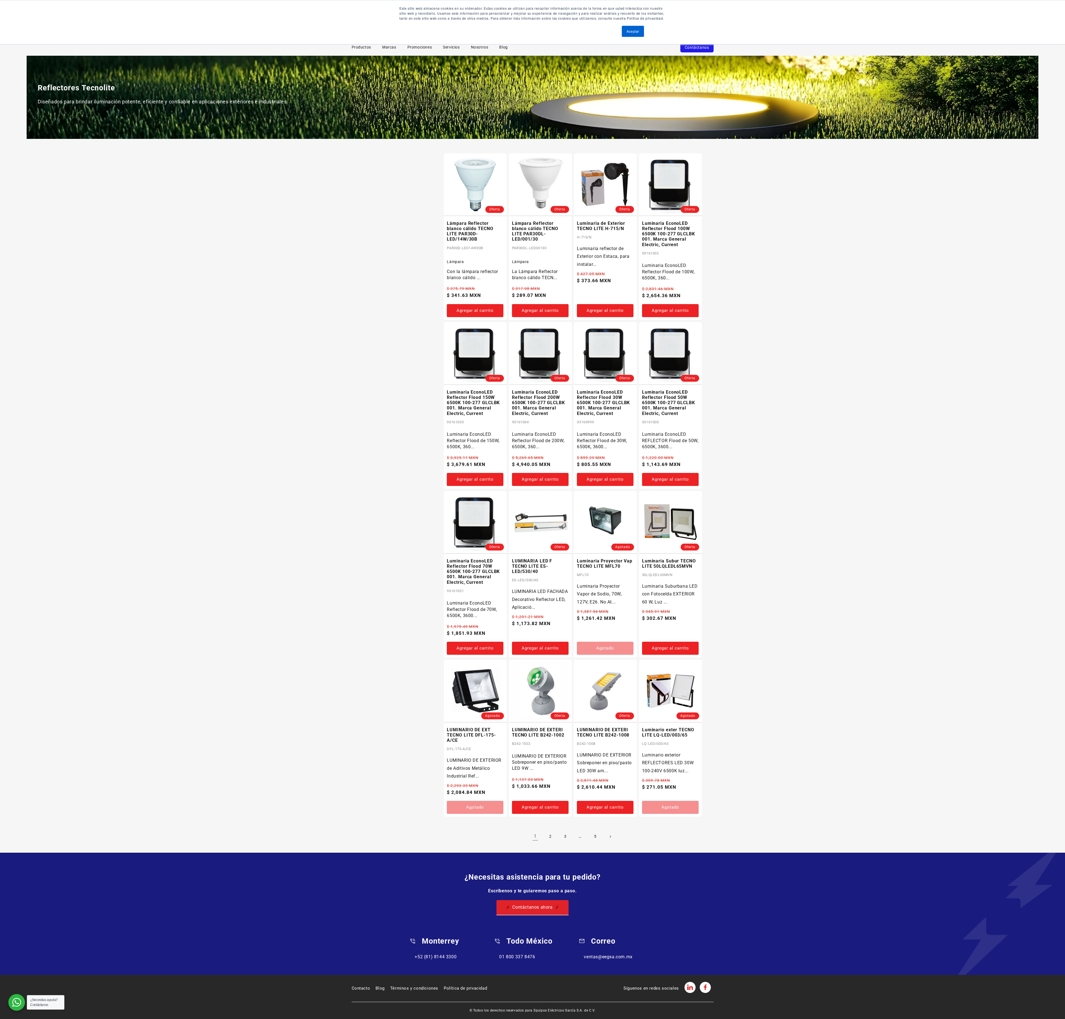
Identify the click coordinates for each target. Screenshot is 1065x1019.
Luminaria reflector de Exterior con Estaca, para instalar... (603, 256)
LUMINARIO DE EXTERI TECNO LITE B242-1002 (538, 732)
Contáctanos (697, 47)
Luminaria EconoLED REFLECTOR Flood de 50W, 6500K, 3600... (670, 440)
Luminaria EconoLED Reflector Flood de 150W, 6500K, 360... (473, 440)
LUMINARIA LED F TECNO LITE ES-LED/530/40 (532, 566)
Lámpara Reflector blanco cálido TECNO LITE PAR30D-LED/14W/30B (470, 231)
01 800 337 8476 (517, 956)
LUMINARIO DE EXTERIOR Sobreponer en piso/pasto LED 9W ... (539, 762)
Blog (503, 47)
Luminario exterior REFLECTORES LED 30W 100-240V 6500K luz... (668, 763)
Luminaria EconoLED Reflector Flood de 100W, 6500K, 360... (668, 272)
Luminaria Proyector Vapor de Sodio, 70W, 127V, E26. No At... (599, 594)
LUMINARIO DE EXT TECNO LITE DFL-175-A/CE (471, 735)
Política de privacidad (465, 988)
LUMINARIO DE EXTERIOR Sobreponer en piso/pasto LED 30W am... (604, 763)
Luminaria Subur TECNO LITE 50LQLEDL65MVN (669, 563)
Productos (361, 47)
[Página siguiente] (610, 837)
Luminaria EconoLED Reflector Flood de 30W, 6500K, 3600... (602, 440)
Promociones (419, 47)
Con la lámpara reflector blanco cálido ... (472, 274)
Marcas (389, 47)
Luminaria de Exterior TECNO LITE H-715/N (601, 226)
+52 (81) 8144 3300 (436, 956)
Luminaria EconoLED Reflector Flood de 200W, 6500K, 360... (538, 440)
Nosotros (479, 47)
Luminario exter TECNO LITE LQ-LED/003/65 (668, 732)
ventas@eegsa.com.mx (608, 956)
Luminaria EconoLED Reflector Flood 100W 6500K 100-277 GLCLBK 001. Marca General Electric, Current (668, 234)
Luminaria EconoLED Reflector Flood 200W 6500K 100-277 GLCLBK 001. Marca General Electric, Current (538, 402)
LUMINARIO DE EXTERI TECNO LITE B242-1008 (603, 732)
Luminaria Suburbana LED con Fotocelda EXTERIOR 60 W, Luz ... (670, 594)
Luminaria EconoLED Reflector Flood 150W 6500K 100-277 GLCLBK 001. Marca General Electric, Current (473, 402)
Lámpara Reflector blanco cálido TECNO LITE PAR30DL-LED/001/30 (535, 231)
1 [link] (535, 836)
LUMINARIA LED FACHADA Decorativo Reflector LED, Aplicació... (540, 599)
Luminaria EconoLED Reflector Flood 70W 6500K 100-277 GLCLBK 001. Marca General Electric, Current (473, 571)
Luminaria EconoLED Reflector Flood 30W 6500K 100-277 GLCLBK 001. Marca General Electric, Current (603, 402)
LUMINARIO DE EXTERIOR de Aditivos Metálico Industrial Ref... (474, 768)
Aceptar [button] (633, 31)
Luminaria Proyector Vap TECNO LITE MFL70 (604, 563)
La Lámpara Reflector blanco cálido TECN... (535, 274)
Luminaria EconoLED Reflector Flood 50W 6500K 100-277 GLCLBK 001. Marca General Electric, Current (668, 402)
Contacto (361, 988)
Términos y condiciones (414, 988)
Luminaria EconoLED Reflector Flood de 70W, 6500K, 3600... (472, 609)
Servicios (451, 47)
